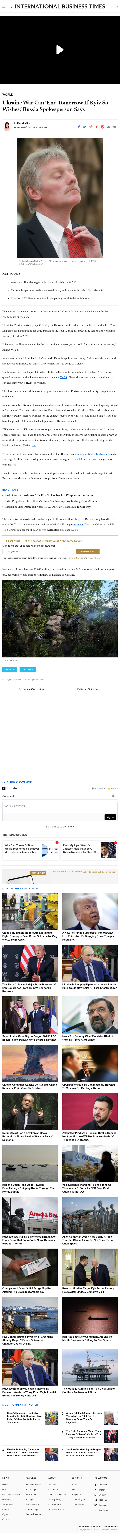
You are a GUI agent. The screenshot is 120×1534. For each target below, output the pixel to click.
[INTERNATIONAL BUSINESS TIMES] (60, 6)
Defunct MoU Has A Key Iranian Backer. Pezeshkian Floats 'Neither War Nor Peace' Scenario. (27, 1136)
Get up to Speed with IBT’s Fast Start (99, 872)
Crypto (5, 1514)
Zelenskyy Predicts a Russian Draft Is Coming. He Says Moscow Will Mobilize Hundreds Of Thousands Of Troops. (89, 1136)
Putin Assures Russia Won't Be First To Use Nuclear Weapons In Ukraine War (50, 495)
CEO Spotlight (31, 1509)
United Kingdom (79, 1499)
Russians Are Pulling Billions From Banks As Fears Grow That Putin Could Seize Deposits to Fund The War (29, 1240)
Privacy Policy (94, 558)
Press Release (32, 1504)
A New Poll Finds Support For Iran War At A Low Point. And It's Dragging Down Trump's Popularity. (88, 936)
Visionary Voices (33, 1484)
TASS (63, 377)
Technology (7, 1504)
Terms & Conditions (57, 1494)
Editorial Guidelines (88, 689)
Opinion (5, 1519)
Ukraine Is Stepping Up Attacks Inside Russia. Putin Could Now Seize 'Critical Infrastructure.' (23, 1452)
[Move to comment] (115, 127)
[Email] (109, 127)
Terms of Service (75, 558)
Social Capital (31, 1489)
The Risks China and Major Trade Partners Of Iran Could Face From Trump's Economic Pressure (29, 988)
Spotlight (29, 1499)
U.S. (4, 1489)
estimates (78, 524)
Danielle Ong (24, 123)
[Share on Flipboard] (97, 127)
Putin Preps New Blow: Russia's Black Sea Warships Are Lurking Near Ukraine (51, 501)
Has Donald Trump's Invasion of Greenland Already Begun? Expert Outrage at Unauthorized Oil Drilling (27, 1340)
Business (6, 1499)
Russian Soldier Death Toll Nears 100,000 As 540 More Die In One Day (48, 507)
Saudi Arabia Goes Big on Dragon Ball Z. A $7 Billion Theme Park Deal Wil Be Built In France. (83, 1452)
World (5, 1484)
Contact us (53, 1489)
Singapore (76, 1494)
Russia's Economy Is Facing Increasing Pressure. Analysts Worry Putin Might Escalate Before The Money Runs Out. (29, 1392)
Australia (76, 1484)
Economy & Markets (11, 1494)
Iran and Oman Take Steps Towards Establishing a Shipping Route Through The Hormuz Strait (28, 1188)
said (34, 445)
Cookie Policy (54, 1504)
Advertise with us (56, 1509)
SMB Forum (30, 1494)
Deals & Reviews (33, 1514)
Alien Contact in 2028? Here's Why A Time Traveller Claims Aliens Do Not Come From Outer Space (87, 1240)
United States (78, 1504)
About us (52, 1484)
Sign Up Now (38, 873)
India (74, 1489)
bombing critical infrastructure (92, 454)
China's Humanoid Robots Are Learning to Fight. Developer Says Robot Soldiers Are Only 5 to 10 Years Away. (30, 936)
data (24, 574)
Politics (5, 1509)
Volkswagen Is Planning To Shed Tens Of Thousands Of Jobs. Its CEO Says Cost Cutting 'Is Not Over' (86, 1188)
